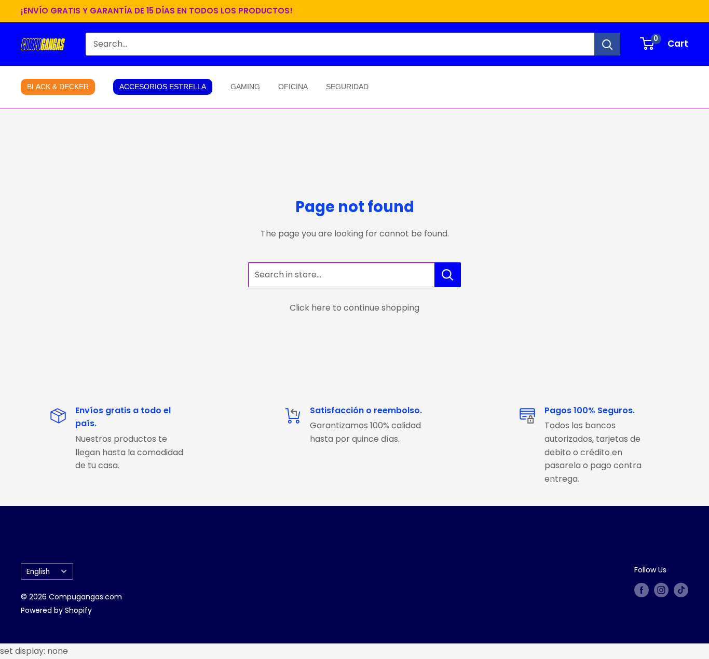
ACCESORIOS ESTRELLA (162, 86)
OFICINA (293, 86)
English (38, 572)
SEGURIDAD (347, 86)
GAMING (245, 86)
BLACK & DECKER (58, 86)
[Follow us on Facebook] (641, 590)
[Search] (607, 44)
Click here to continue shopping (354, 308)
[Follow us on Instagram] (661, 590)
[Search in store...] (447, 274)
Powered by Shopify (56, 610)
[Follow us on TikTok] (681, 590)
